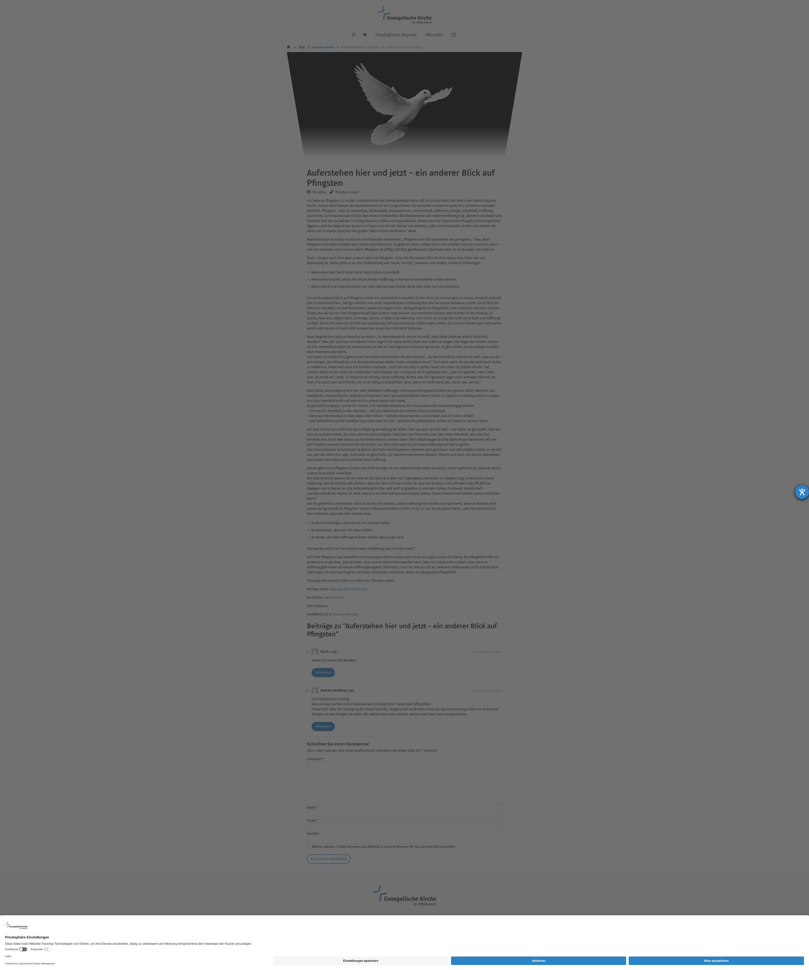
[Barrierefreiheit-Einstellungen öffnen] (802, 492)
